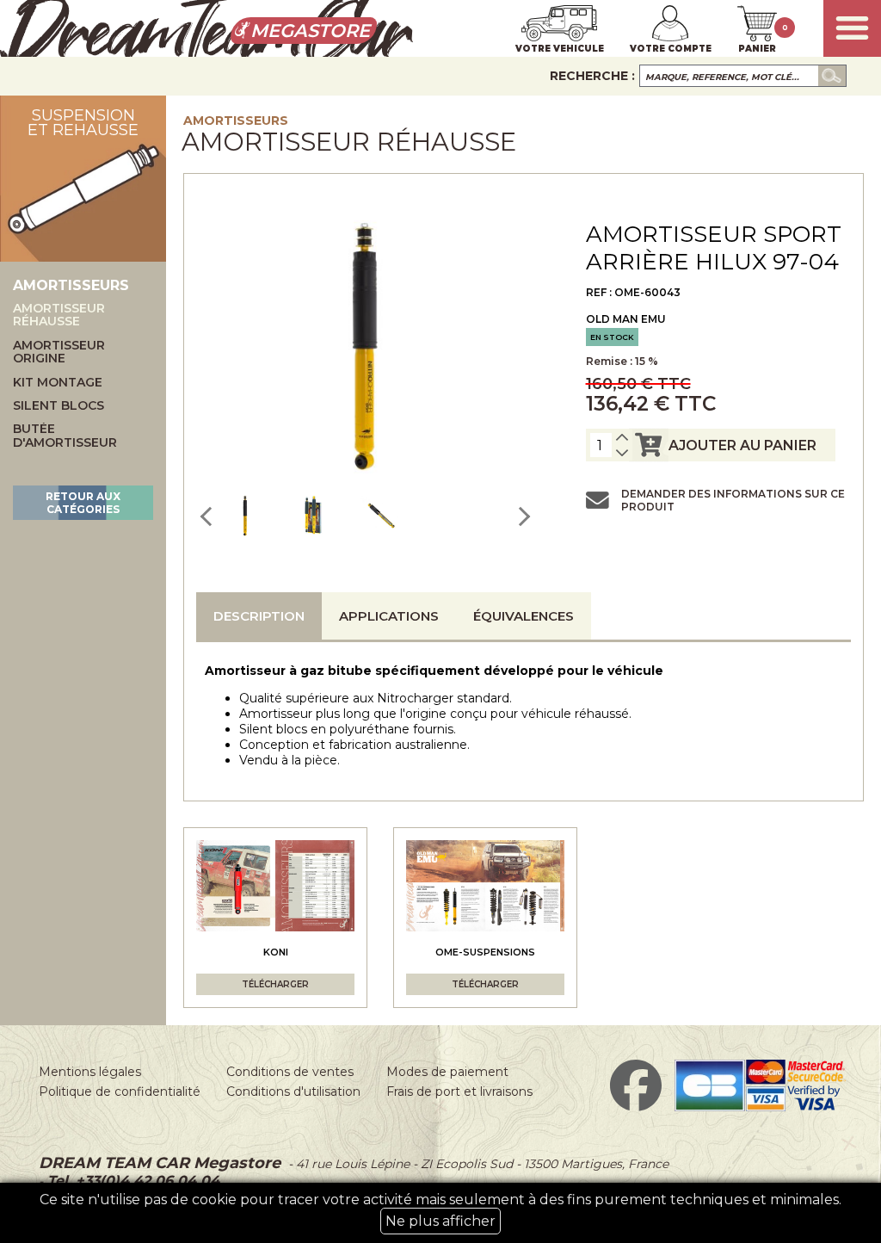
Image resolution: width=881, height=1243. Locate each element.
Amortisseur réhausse (59, 315)
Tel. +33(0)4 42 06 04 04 (131, 1180)
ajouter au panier (742, 445)
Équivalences (523, 616)
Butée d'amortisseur (65, 436)
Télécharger (275, 984)
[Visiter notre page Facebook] (636, 1107)
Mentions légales (90, 1071)
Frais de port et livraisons (459, 1091)
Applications (389, 616)
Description (259, 616)
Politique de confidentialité (119, 1091)
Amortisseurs (235, 120)
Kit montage (57, 382)
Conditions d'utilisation (293, 1091)
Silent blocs (58, 405)
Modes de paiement (447, 1071)
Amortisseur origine (59, 352)
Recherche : (592, 75)
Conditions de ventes (290, 1071)
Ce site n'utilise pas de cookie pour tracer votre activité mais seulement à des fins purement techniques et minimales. (440, 1210)
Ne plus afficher (440, 1221)
